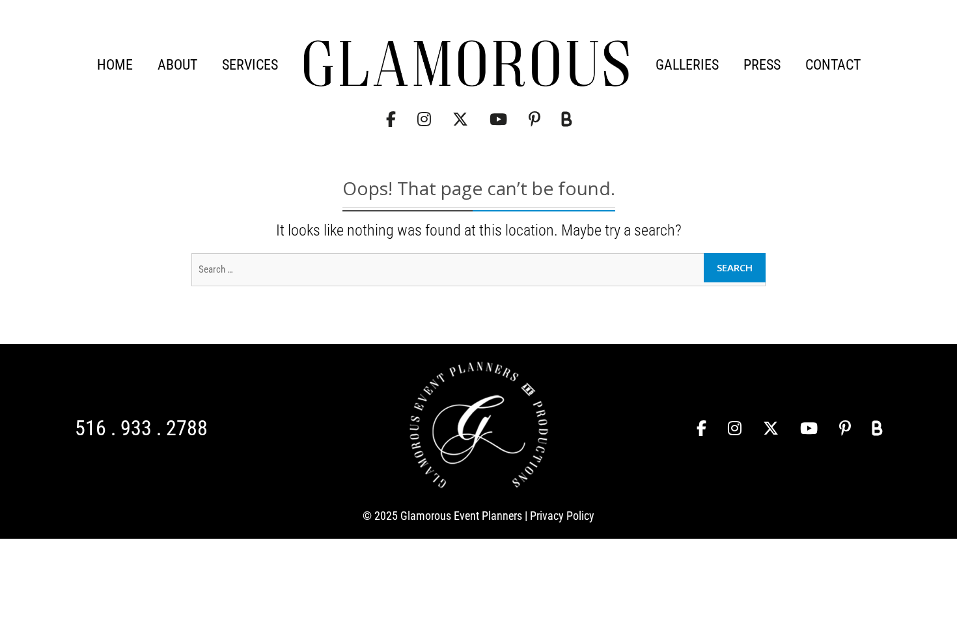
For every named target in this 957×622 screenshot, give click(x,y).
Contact (833, 65)
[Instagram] (424, 119)
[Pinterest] (534, 119)
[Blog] (567, 119)
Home (115, 65)
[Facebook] (391, 119)
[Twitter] (460, 119)
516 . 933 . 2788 (141, 428)
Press (762, 65)
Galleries (687, 65)
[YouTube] (498, 119)
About (177, 65)
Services (250, 65)
